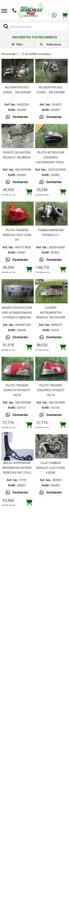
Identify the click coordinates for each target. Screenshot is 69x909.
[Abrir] (4, 11)
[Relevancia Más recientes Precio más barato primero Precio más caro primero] (51, 44)
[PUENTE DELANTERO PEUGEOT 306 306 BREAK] (18, 136)
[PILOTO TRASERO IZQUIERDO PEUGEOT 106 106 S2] (51, 369)
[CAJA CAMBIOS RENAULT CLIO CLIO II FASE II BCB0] (51, 446)
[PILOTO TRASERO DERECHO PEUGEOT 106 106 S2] (18, 369)
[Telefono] (14, 11)
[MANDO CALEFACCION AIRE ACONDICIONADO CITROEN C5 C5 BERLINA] (18, 291)
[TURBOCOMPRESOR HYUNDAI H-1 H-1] (51, 214)
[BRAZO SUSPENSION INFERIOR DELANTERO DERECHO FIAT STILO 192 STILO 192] (18, 446)
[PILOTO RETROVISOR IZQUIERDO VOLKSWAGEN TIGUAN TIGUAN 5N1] (51, 136)
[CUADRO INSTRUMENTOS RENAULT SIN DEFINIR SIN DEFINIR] (51, 291)
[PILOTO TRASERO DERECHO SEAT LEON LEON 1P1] (18, 214)
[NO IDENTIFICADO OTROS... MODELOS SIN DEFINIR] (18, 71)
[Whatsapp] (55, 16)
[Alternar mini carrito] (65, 15)
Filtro (19, 44)
